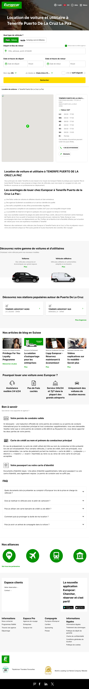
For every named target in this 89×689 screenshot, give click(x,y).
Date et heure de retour (55, 59)
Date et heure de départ (13, 59)
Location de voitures (9, 89)
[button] (27, 126)
